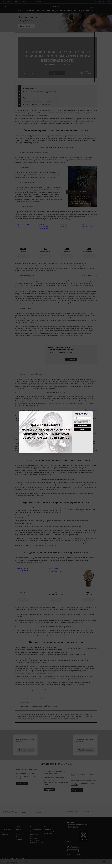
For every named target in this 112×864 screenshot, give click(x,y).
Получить (82, 425)
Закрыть (82, 429)
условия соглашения (84, 422)
